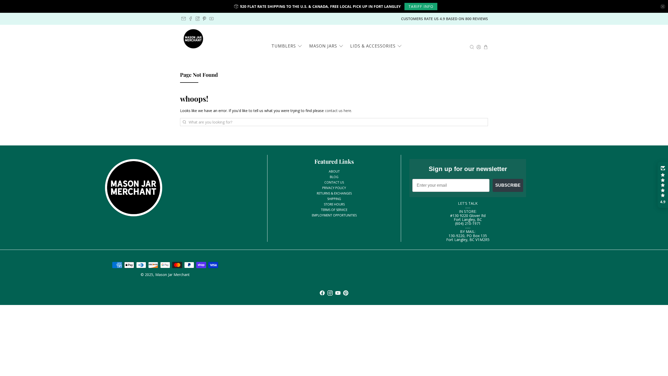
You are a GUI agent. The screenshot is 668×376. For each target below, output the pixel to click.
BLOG (334, 177)
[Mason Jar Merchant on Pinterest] (204, 18)
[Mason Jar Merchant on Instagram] (197, 18)
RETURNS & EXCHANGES (334, 193)
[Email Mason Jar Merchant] (183, 18)
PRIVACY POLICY (334, 188)
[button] (663, 185)
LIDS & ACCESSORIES (373, 46)
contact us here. (338, 110)
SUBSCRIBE (508, 185)
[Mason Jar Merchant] (193, 38)
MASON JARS (323, 46)
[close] (662, 6)
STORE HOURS (334, 204)
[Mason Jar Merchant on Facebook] (190, 18)
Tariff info (420, 6)
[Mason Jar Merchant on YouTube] (211, 18)
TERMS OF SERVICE (334, 210)
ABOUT (334, 171)
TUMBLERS (283, 46)
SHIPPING (334, 199)
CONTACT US (334, 182)
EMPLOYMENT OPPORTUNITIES (334, 215)
